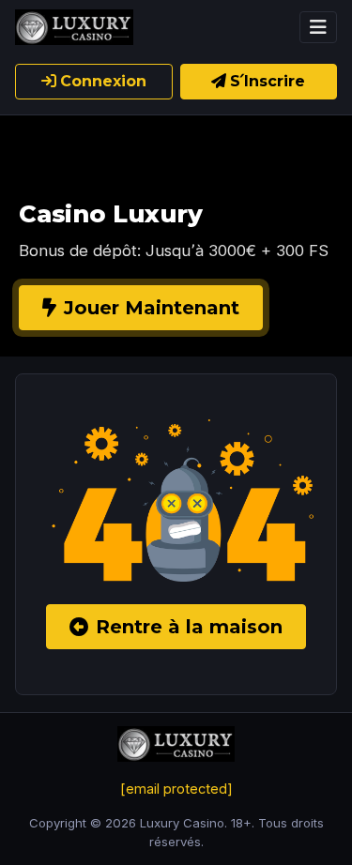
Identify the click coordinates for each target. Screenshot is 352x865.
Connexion (103, 81)
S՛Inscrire (267, 81)
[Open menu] (318, 27)
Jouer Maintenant (151, 307)
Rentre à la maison (189, 626)
